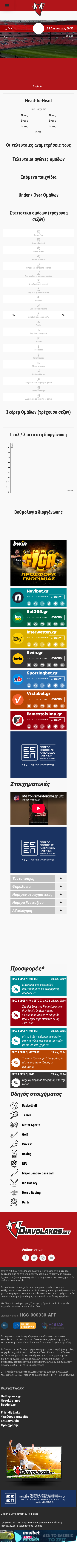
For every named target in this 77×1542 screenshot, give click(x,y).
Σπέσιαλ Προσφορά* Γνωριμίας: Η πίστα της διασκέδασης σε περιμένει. (42, 1062)
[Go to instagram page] (42, 1257)
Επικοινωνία (10, 1421)
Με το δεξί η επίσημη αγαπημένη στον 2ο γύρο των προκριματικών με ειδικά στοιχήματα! (42, 1041)
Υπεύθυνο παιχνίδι (14, 1417)
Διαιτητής (10, 37)
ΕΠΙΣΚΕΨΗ (56, 596)
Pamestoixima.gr (44, 714)
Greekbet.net (10, 1400)
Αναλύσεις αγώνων (50, 1522)
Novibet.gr (38, 591)
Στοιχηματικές (25, 1525)
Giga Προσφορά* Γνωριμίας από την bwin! (43, 1082)
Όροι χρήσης (10, 1425)
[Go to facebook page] (25, 1257)
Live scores (32, 1522)
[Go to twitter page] (34, 1257)
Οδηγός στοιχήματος (36, 1094)
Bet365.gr (37, 611)
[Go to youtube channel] (51, 1257)
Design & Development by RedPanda (19, 1514)
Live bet (21, 1522)
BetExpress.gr (11, 1396)
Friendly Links (10, 1412)
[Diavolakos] (38, 1229)
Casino (38, 1525)
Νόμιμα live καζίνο (28, 902)
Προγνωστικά (8, 1522)
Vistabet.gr (38, 693)
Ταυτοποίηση (23, 878)
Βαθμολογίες (8, 1525)
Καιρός (69, 35)
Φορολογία (21, 886)
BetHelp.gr (8, 1404)
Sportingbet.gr (42, 673)
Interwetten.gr (42, 632)
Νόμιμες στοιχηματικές (32, 894)
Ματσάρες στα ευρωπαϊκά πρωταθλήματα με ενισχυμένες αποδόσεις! (40, 989)
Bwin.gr (35, 652)
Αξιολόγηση (22, 910)
